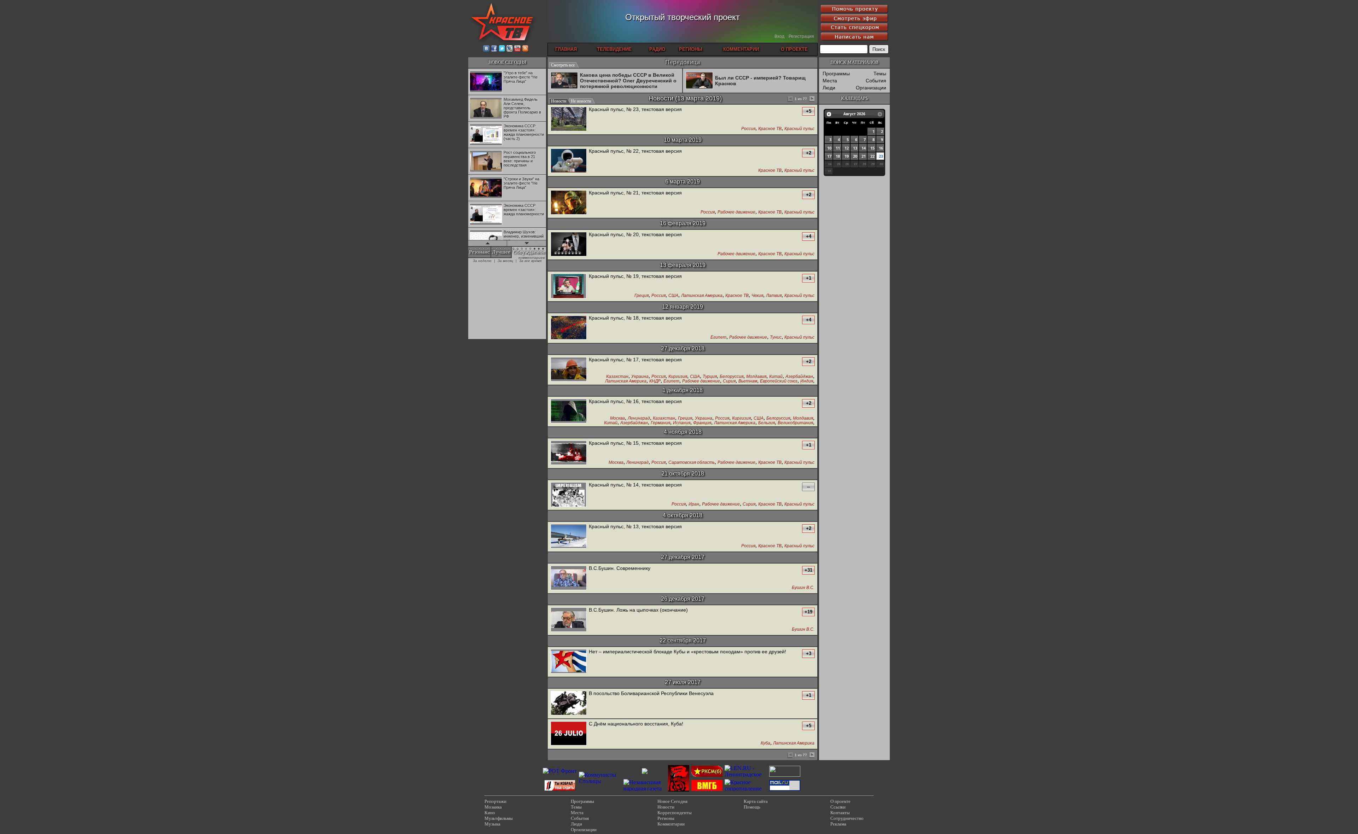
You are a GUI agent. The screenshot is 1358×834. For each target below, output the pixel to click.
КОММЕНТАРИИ (741, 49)
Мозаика (493, 807)
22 (872, 156)
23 (881, 156)
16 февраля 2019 (683, 223)
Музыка (492, 824)
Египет (718, 337)
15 (872, 148)
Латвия (774, 295)
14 (863, 148)
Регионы (665, 818)
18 (838, 156)
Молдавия (756, 376)
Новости (661, 98)
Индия (806, 381)
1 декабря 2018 (682, 390)
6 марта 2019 (682, 182)
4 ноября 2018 (683, 432)
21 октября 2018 (682, 474)
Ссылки (838, 807)
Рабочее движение (736, 212)
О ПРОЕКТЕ (794, 49)
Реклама (838, 824)
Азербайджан (799, 376)
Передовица (682, 62)
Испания (681, 423)
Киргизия (677, 376)
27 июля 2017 (683, 682)
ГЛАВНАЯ (566, 49)
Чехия (757, 295)
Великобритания (795, 423)
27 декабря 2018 (682, 348)
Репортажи (495, 801)
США (673, 295)
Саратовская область (691, 462)
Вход (779, 36)
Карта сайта (756, 801)
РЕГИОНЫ (690, 49)
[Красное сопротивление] (746, 789)
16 (881, 148)
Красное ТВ (770, 129)
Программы (836, 73)
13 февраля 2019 (683, 265)
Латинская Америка (701, 295)
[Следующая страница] (811, 99)
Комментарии (671, 824)
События (876, 80)
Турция (710, 376)
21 (863, 156)
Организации (871, 88)
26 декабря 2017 (682, 599)
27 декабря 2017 (682, 557)
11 (838, 148)
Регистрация (801, 36)
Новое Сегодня (672, 801)
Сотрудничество (847, 818)
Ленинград (639, 418)
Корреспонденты (674, 812)
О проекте (840, 801)
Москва (617, 418)
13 (855, 148)
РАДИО (657, 49)
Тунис (776, 337)
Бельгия (766, 423)
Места (830, 80)
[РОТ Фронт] (560, 771)
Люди (829, 88)
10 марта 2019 (683, 140)
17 (829, 156)
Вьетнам (747, 381)
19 (847, 156)
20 (855, 156)
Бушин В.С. (803, 587)
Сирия (729, 381)
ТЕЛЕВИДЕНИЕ (614, 49)
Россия (748, 129)
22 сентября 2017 (683, 640)
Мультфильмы (498, 818)
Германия (660, 423)
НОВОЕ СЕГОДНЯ (507, 62)
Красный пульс (799, 129)
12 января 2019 (682, 307)
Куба (765, 743)
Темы (880, 73)
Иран (694, 504)
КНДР (655, 381)
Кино (489, 812)
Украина (640, 376)
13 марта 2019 (698, 98)
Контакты (840, 812)
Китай (776, 376)
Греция (641, 295)
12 (847, 148)
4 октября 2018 (682, 515)
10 (829, 148)
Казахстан (617, 376)
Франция (702, 423)
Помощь (752, 807)
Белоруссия (731, 376)
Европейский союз (778, 381)
